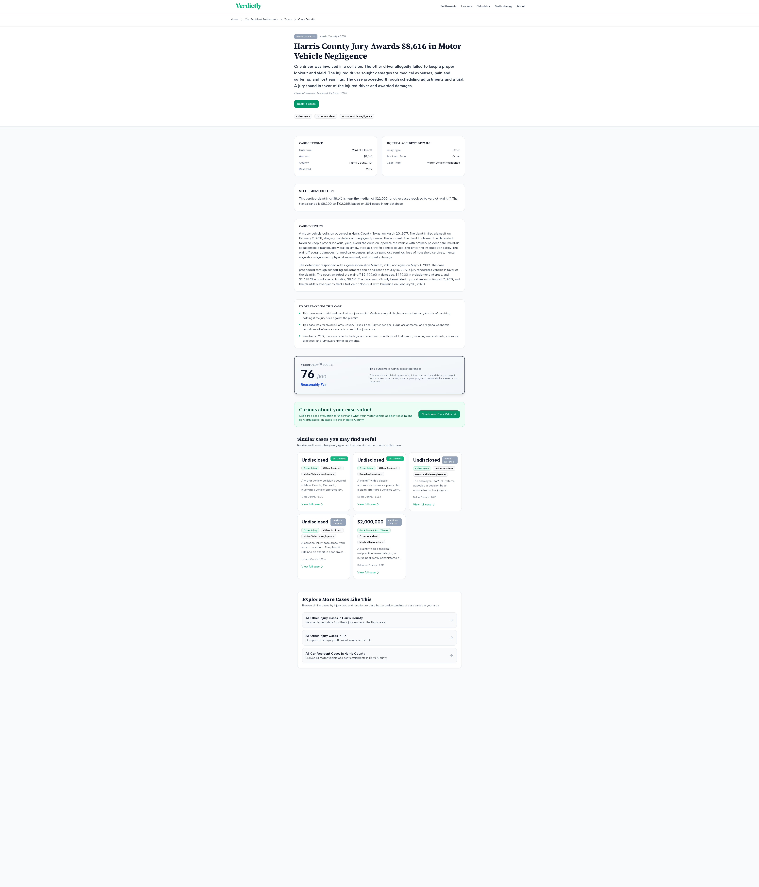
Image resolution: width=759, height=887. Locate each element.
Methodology (503, 6)
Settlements (449, 6)
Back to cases (306, 104)
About (521, 6)
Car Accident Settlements (261, 19)
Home (235, 19)
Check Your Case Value (437, 414)
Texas (288, 19)
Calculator (483, 6)
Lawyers (466, 6)
